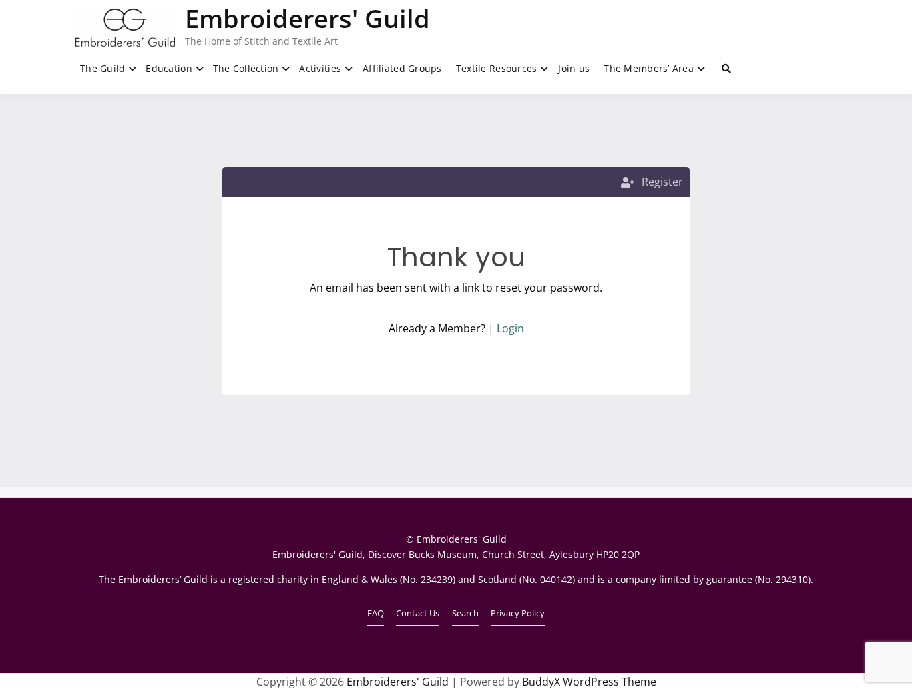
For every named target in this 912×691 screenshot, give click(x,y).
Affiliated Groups (402, 68)
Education (169, 68)
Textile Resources (496, 68)
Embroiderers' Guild (307, 18)
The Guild (103, 68)
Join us (574, 68)
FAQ (375, 613)
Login (510, 328)
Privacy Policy (518, 613)
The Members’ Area (649, 68)
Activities (320, 68)
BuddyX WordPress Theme (589, 681)
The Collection (246, 68)
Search (465, 613)
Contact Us (417, 613)
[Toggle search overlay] (726, 68)
